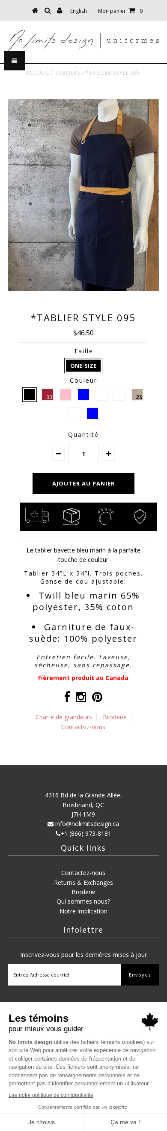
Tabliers (67, 72)
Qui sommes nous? (83, 901)
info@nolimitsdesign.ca (87, 824)
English (78, 11)
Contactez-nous (83, 727)
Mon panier (120, 11)
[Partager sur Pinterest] (97, 699)
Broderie (115, 717)
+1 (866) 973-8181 (85, 833)
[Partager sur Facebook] (67, 699)
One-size (83, 365)
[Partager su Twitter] (81, 699)
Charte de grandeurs (64, 717)
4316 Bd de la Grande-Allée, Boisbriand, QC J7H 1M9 (83, 804)
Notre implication (83, 911)
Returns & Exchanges (83, 882)
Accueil (37, 72)
